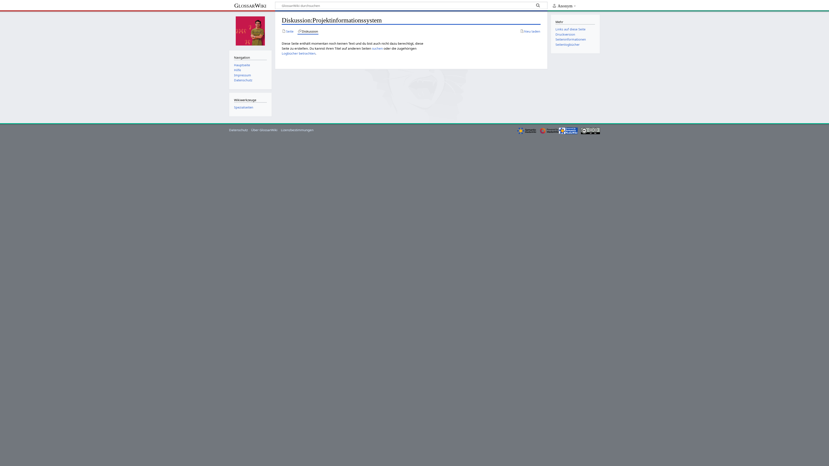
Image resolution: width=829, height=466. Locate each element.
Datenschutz (238, 130)
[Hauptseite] (250, 30)
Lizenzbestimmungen (297, 130)
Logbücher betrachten (298, 53)
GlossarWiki (250, 5)
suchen (377, 48)
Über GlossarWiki (264, 130)
